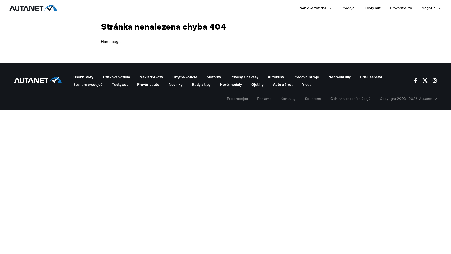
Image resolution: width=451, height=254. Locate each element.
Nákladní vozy (151, 77)
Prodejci (348, 8)
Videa (307, 85)
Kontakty (288, 99)
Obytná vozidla (184, 77)
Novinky (176, 85)
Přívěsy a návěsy (244, 77)
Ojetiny (257, 85)
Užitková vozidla (116, 77)
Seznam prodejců (88, 85)
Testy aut (373, 8)
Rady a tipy (201, 85)
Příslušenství (371, 77)
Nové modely (231, 85)
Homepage (111, 42)
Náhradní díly (339, 77)
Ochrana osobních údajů (350, 99)
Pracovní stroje (306, 77)
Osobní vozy (83, 77)
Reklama (264, 99)
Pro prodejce (237, 99)
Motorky (214, 77)
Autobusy (276, 77)
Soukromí (313, 99)
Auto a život (283, 85)
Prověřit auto (401, 8)
